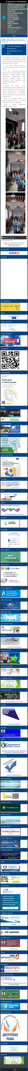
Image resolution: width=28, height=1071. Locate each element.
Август (12, 39)
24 (8, 544)
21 (15, 542)
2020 (8, 39)
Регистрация (12, 245)
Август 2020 (14, 533)
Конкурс (14, 924)
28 (15, 544)
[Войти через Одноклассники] (18, 253)
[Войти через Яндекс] (15, 253)
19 (12, 542)
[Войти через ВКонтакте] (13, 253)
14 (15, 540)
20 (14, 542)
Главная (3, 39)
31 (8, 546)
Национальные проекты (14, 724)
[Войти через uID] (10, 253)
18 (10, 542)
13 (14, 540)
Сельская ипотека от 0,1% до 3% (14, 701)
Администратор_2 (7, 238)
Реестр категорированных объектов (14, 514)
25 (10, 544)
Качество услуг (14, 948)
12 (12, 540)
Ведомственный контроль (14, 775)
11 (10, 540)
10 (16, 39)
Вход (17, 245)
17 (8, 542)
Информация (6, 237)
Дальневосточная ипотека (14, 647)
